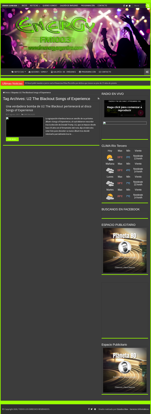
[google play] (130, 6)
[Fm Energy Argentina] (75, 38)
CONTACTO (102, 6)
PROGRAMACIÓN (88, 6)
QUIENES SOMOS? (50, 6)
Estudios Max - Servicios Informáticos (133, 409)
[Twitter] (126, 6)
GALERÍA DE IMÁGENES (69, 6)
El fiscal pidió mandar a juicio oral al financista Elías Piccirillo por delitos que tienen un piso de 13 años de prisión (71, 83)
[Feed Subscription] (98, 98)
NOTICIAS (34, 6)
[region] (125, 250)
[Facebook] (124, 6)
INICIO (24, 6)
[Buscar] (148, 5)
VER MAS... (12, 139)
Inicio (7, 92)
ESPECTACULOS (29, 115)
